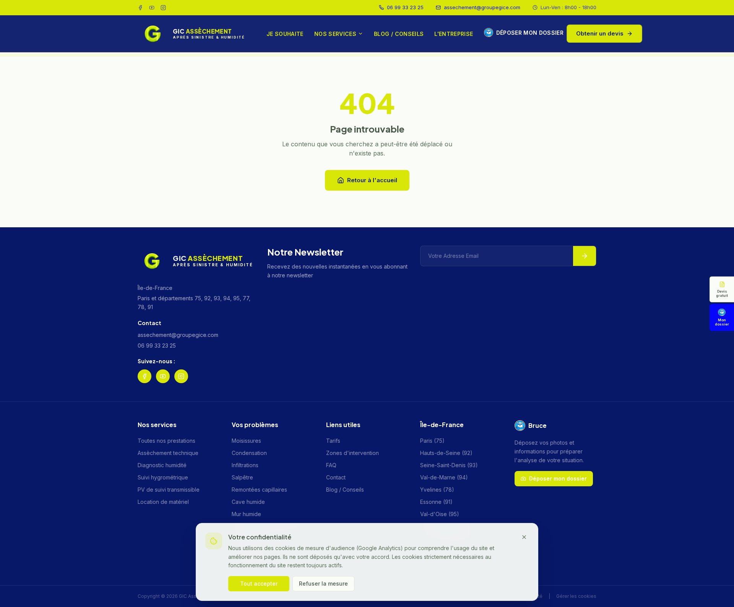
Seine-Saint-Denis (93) (449, 465)
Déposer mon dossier (525, 32)
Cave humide (248, 502)
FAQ (331, 465)
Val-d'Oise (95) (439, 514)
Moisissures (246, 440)
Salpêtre (242, 477)
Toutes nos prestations (166, 440)
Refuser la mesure (323, 583)
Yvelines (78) (437, 489)
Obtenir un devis (600, 33)
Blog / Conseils (399, 34)
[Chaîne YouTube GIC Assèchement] (151, 7)
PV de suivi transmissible (169, 489)
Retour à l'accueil (372, 180)
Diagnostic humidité (162, 465)
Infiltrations (245, 465)
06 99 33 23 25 (405, 7)
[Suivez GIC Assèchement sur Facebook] (140, 7)
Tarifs (333, 440)
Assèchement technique (168, 453)
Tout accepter (259, 583)
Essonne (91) (436, 502)
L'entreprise (453, 34)
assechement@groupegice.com (482, 7)
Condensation (249, 453)
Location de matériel (163, 502)
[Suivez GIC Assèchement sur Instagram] (163, 7)
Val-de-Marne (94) (444, 477)
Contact (336, 477)
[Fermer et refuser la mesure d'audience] (524, 537)
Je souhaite (285, 34)
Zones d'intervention (352, 453)
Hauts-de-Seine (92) (446, 453)
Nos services (335, 34)
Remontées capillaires (259, 489)
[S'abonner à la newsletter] (584, 256)
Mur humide (246, 514)
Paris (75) (432, 440)
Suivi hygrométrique (163, 477)
